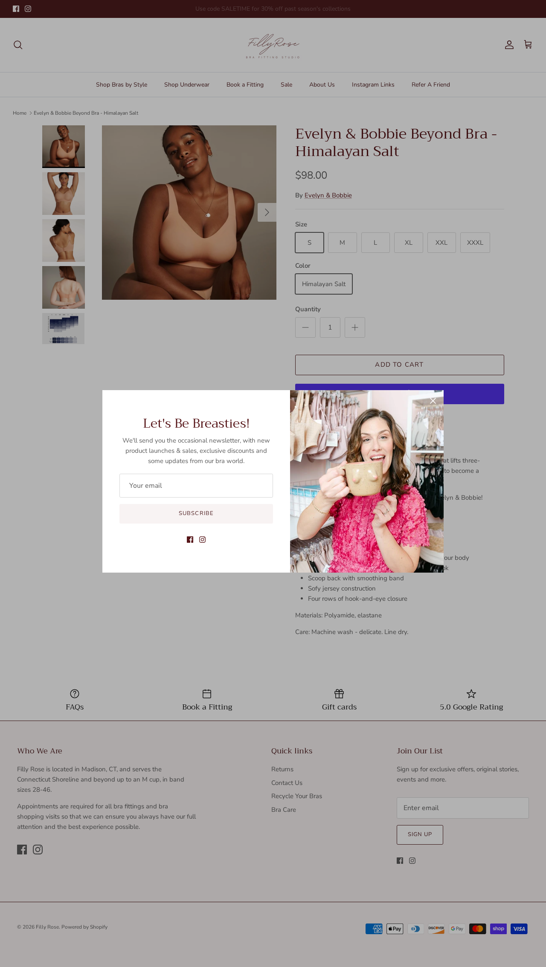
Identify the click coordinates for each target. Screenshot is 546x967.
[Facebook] (190, 539)
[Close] (433, 400)
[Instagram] (202, 539)
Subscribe (196, 513)
